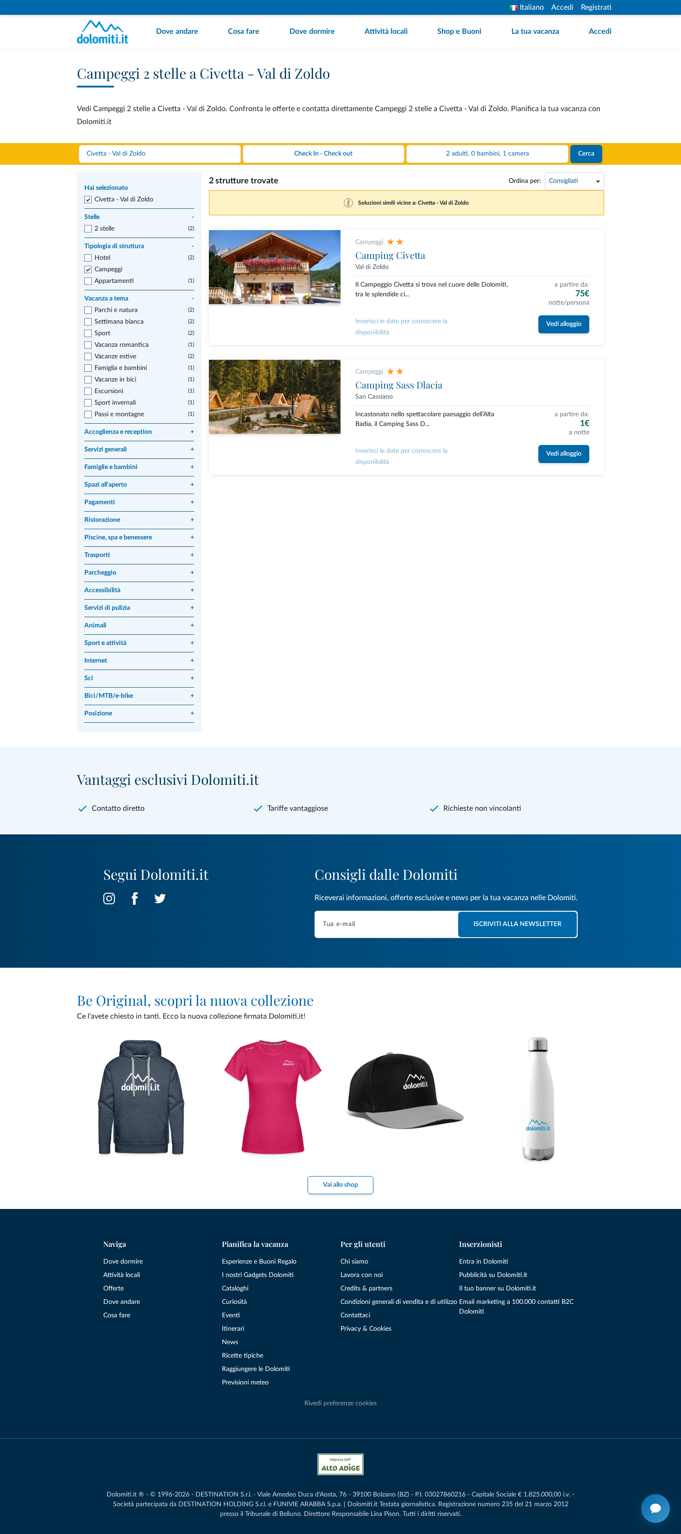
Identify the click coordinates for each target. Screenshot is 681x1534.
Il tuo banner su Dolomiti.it (497, 1288)
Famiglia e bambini (121, 368)
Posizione (139, 713)
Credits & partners (366, 1288)
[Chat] (655, 1508)
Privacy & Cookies (365, 1329)
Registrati (596, 7)
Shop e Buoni (459, 31)
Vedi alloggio (563, 324)
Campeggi (108, 269)
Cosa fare (243, 31)
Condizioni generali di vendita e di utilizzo (398, 1302)
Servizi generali (139, 449)
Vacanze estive (115, 356)
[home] (105, 32)
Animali (139, 625)
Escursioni (109, 391)
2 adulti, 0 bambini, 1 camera (487, 153)
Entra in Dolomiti (483, 1262)
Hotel (102, 258)
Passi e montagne (119, 414)
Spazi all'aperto (139, 485)
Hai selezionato (106, 188)
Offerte (113, 1288)
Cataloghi (235, 1288)
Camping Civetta (390, 255)
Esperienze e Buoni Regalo (259, 1262)
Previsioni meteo (245, 1382)
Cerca (586, 153)
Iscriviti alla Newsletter (517, 924)
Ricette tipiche (242, 1355)
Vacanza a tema (139, 298)
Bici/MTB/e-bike (139, 696)
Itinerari (233, 1329)
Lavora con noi (361, 1275)
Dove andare (177, 31)
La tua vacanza (535, 31)
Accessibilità (139, 590)
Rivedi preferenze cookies (340, 1403)
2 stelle (104, 228)
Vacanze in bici (115, 379)
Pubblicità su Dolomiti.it (493, 1275)
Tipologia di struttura (139, 246)
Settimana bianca (119, 322)
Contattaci (355, 1315)
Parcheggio (139, 573)
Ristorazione (139, 520)
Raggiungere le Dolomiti (256, 1369)
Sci (139, 678)
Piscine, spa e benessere (139, 537)
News (230, 1342)
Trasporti (139, 555)
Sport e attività (139, 643)
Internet (139, 660)
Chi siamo (354, 1262)
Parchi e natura (116, 310)
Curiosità (234, 1302)
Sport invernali (115, 403)
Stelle (139, 217)
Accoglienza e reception (139, 432)
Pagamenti (139, 502)
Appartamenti (114, 281)
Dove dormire (312, 31)
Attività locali (386, 31)
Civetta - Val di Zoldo (124, 199)
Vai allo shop (340, 1185)
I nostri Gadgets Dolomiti (258, 1275)
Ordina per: (525, 181)
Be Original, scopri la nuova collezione (195, 1000)
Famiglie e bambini (139, 467)
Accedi (562, 7)
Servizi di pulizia (139, 608)
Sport (102, 333)
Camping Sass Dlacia (398, 384)
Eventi (231, 1315)
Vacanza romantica (122, 345)
